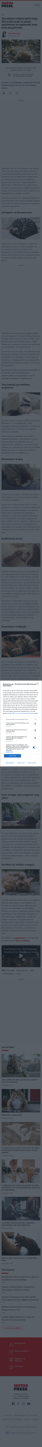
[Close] (38, 684)
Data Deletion (10, 763)
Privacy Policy (32, 763)
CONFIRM (12, 756)
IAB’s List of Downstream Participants (23, 713)
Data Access (21, 763)
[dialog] (21, 723)
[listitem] (21, 719)
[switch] (34, 724)
